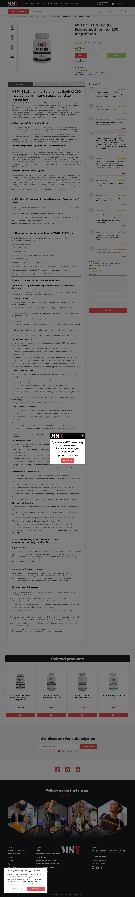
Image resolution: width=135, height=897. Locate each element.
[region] (25, 880)
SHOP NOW (67, 460)
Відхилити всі (17, 889)
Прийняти (36, 889)
